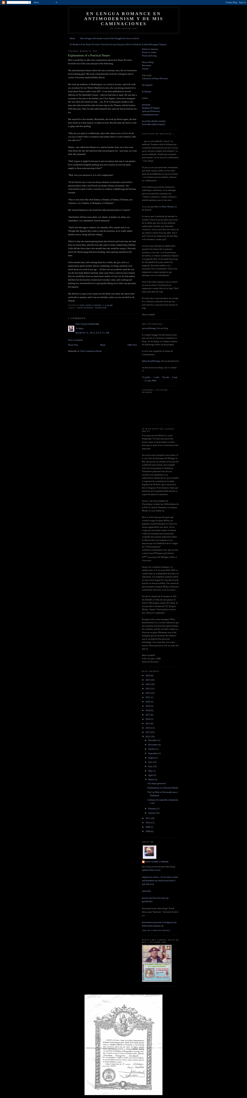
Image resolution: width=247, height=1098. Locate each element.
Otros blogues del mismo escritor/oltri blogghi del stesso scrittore (109, 38)
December (153, 740)
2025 (148, 680)
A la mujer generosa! (156, 783)
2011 (148, 818)
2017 (148, 714)
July (150, 762)
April (150, 775)
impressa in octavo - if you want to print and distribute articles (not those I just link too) (160, 880)
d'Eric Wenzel (167, 206)
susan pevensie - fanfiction (92, 308)
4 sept (174, 377)
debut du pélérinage (151, 361)
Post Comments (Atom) (90, 351)
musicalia (146, 891)
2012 (148, 736)
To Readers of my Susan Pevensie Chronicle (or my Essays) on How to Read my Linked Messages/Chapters (118, 44)
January (152, 813)
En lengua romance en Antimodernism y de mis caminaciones (123, 18)
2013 (148, 732)
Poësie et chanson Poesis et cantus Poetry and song (150, 52)
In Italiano (146, 91)
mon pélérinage (149, 328)
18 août (165, 377)
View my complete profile (156, 930)
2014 (148, 728)
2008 (148, 831)
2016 (148, 719)
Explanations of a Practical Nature (162, 787)
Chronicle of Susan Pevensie (155, 78)
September (153, 753)
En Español (147, 85)
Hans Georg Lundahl (85, 324)
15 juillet (146, 377)
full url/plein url (156, 926)
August (151, 757)
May (150, 771)
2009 (148, 827)
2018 (148, 710)
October (152, 749)
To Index (80, 328)
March (151, 779)
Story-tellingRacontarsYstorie (148, 65)
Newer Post (73, 345)
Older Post (132, 345)
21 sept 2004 (150, 380)
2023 (148, 688)
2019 (148, 706)
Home (72, 38)
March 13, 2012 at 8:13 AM (93, 332)
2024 (148, 684)
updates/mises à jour (151, 870)
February (152, 808)
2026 (148, 675)
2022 (148, 693)
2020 (148, 701)
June (150, 766)
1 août (156, 377)
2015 (148, 723)
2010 (148, 822)
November (153, 744)
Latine (145, 98)
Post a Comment (75, 340)
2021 (148, 697)
